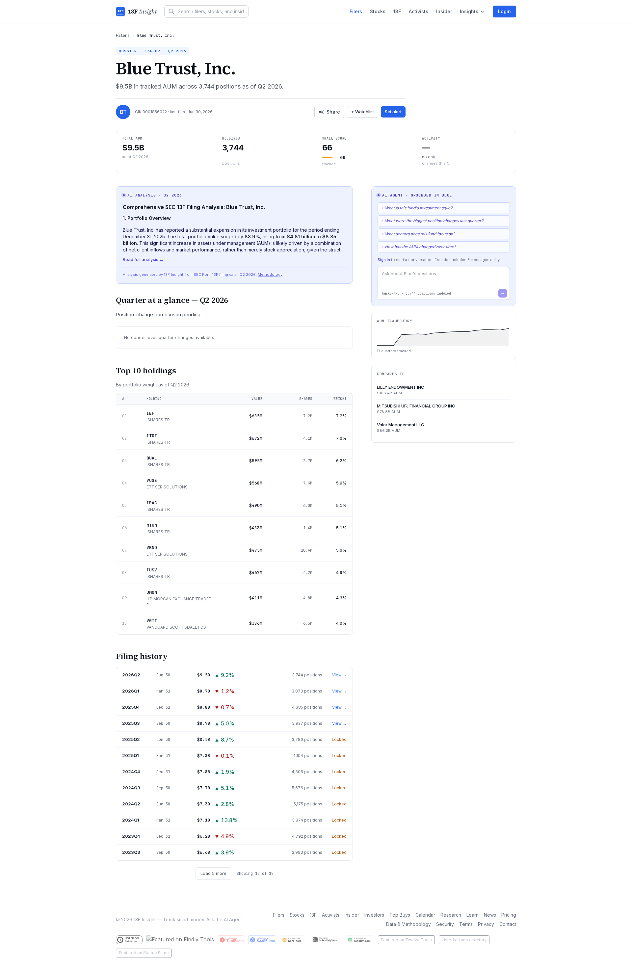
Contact (507, 924)
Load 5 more (213, 873)
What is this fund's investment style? (416, 207)
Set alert (393, 111)
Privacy (486, 924)
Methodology (270, 274)
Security (445, 924)
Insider (444, 11)
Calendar (425, 915)
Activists (418, 11)
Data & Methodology (408, 924)
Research (450, 915)
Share (333, 112)
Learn (472, 915)
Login (504, 11)
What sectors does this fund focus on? (418, 233)
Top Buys (399, 915)
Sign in (384, 259)
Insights (469, 11)
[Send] (502, 293)
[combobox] (206, 11)
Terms (466, 924)
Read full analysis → (143, 259)
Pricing (508, 915)
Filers (356, 11)
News (490, 915)
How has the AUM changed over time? (418, 247)
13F (397, 11)
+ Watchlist (362, 111)
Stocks (377, 11)
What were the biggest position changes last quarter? (432, 221)
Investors (374, 915)
